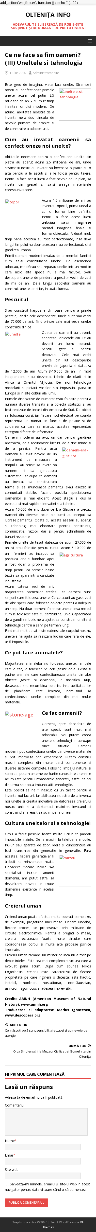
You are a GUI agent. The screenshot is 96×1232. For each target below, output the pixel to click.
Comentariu (14, 1105)
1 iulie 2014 (17, 73)
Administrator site (46, 73)
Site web (11, 1169)
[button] (89, 40)
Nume (10, 1140)
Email (9, 1155)
